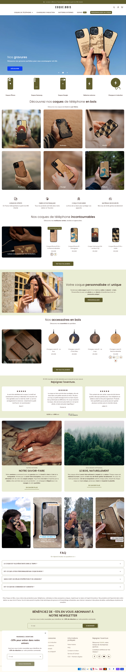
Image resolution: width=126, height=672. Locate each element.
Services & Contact (73, 654)
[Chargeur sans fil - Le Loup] (94, 337)
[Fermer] (45, 633)
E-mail (33, 626)
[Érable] (55, 254)
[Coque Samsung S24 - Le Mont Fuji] (94, 234)
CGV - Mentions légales (75, 657)
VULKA (102, 642)
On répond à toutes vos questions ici (62, 557)
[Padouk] (115, 360)
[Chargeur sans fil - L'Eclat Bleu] (74, 337)
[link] (24, 664)
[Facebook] (94, 656)
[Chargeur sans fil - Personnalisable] (115, 337)
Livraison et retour (73, 651)
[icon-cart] (122, 7)
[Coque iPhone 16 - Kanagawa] (74, 234)
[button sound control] (28, 545)
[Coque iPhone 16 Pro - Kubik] (115, 234)
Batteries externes (48, 645)
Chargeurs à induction (49, 642)
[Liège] (121, 357)
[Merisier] (52, 254)
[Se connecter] (118, 7)
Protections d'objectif (49, 652)
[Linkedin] (109, 656)
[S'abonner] (40, 656)
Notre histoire (72, 644)
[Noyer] (114, 357)
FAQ (69, 647)
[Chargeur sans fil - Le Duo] (53, 337)
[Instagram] (99, 656)
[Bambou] (117, 357)
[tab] (59, 72)
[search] (114, 7)
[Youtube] (104, 656)
